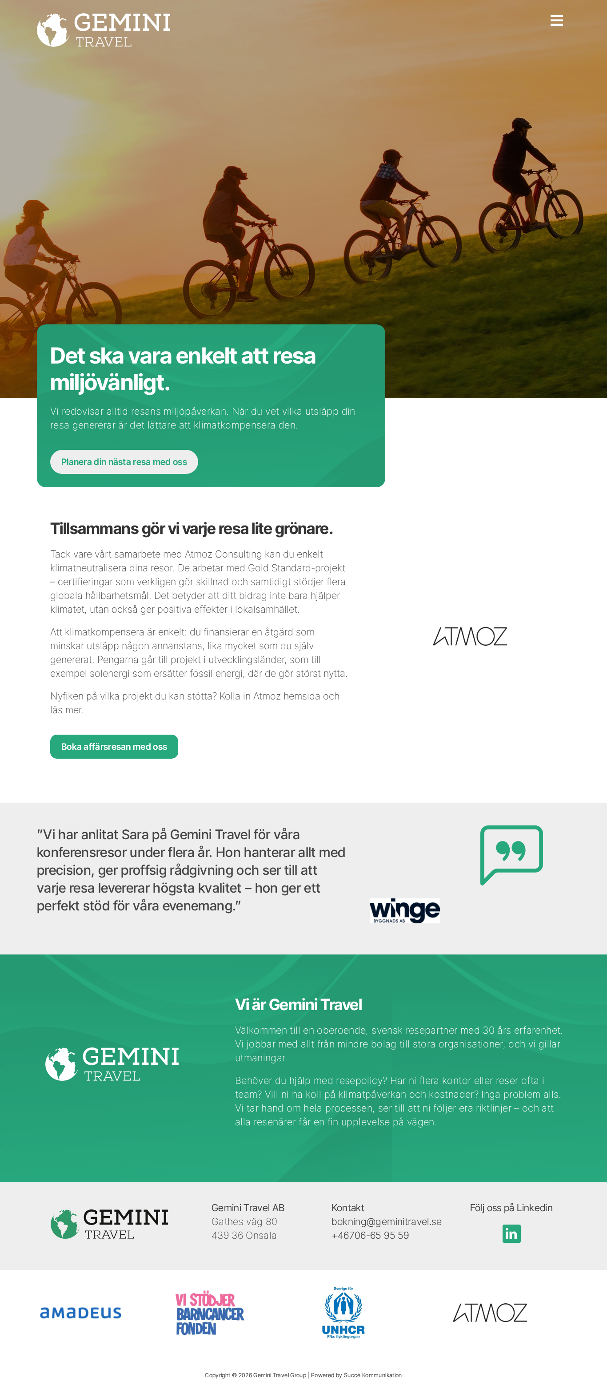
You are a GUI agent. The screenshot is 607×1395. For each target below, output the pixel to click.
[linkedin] (512, 1234)
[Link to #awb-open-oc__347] (557, 30)
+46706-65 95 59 (370, 1235)
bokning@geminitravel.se (386, 1221)
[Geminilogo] (103, 18)
